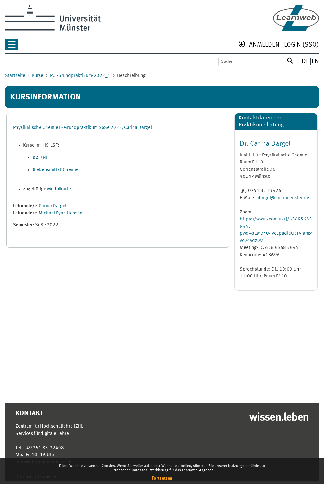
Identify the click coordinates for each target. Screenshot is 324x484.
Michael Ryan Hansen (60, 213)
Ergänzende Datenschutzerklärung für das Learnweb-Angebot (162, 470)
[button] (11, 46)
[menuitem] (264, 45)
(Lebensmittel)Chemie (55, 170)
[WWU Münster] (53, 18)
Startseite (15, 75)
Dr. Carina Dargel (265, 143)
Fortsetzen (162, 478)
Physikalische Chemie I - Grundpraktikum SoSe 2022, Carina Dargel (82, 127)
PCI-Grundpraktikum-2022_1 (80, 75)
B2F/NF (40, 157)
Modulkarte (59, 189)
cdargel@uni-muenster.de (282, 198)
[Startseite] (296, 18)
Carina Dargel (52, 206)
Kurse (37, 75)
